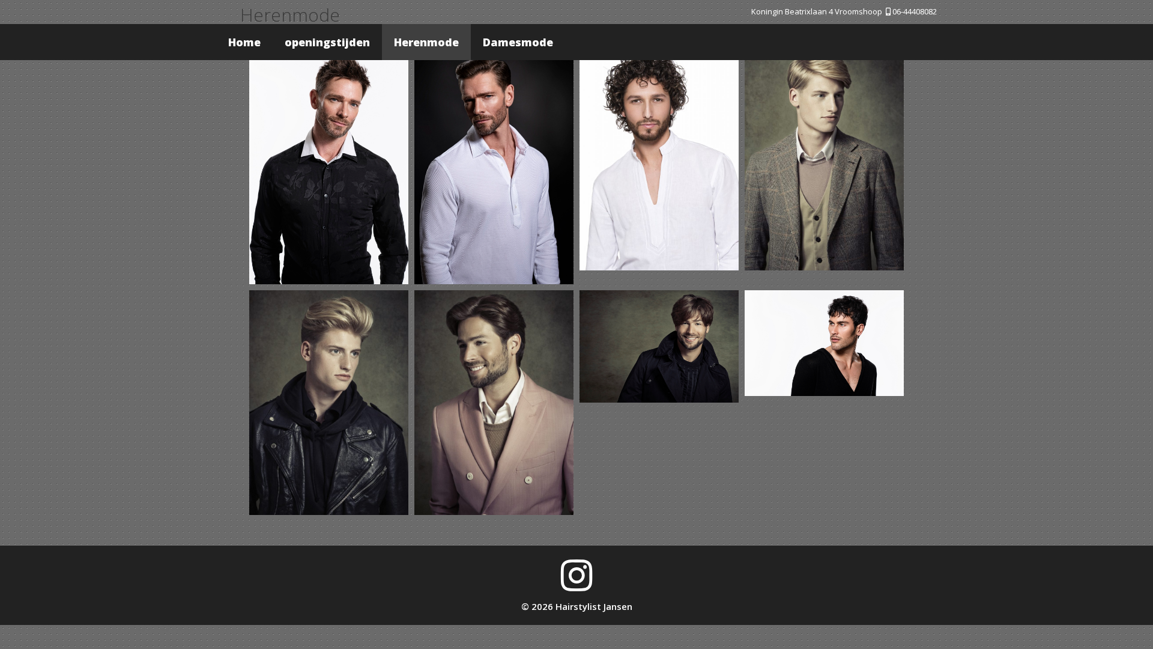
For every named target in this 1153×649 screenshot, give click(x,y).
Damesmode (518, 42)
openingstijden (327, 42)
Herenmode (426, 42)
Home (244, 42)
